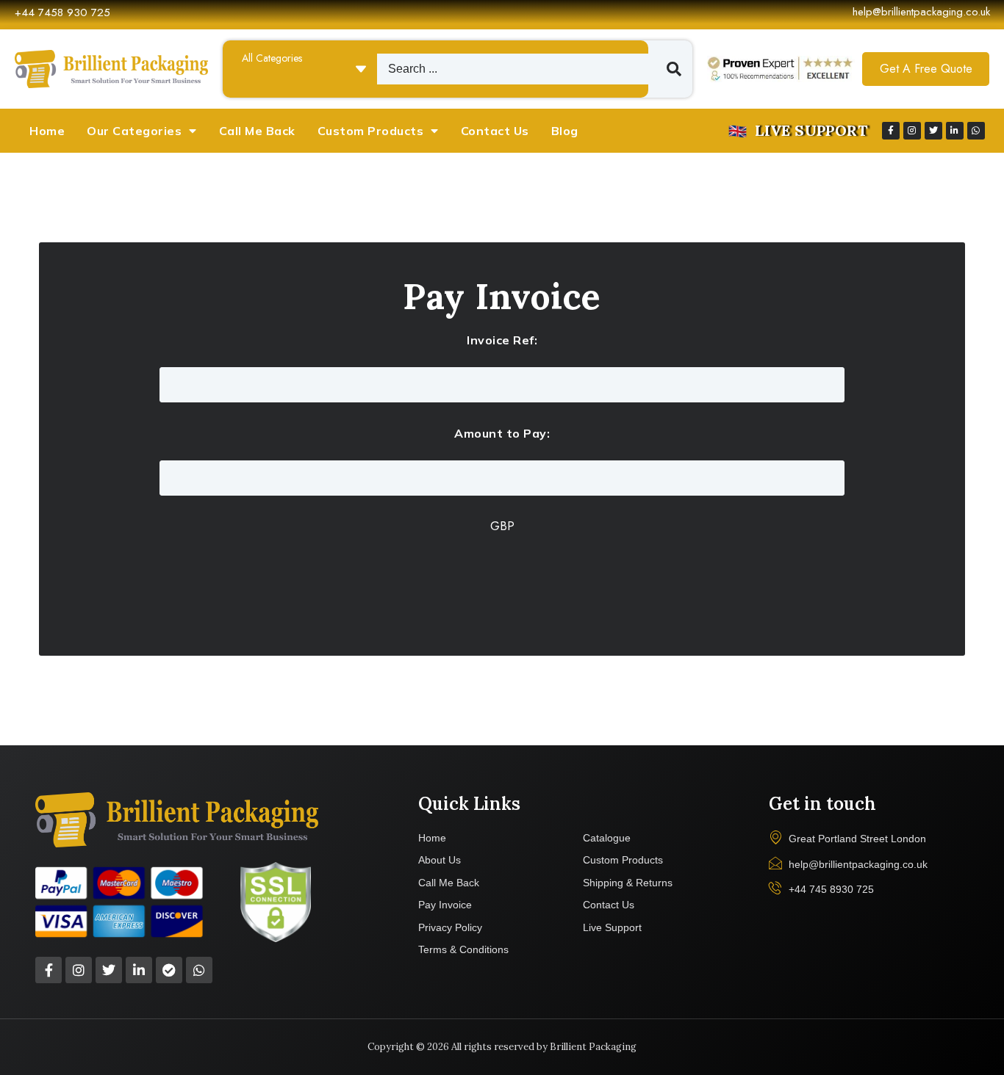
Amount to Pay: (502, 433)
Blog (564, 130)
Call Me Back (257, 130)
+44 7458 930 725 (62, 12)
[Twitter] (933, 131)
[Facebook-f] (891, 131)
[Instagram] (912, 131)
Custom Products (371, 130)
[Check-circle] (169, 970)
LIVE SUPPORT (811, 130)
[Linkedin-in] (955, 131)
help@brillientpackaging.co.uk (921, 12)
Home (47, 130)
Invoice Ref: (502, 340)
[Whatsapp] (976, 131)
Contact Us (495, 130)
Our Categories (134, 130)
